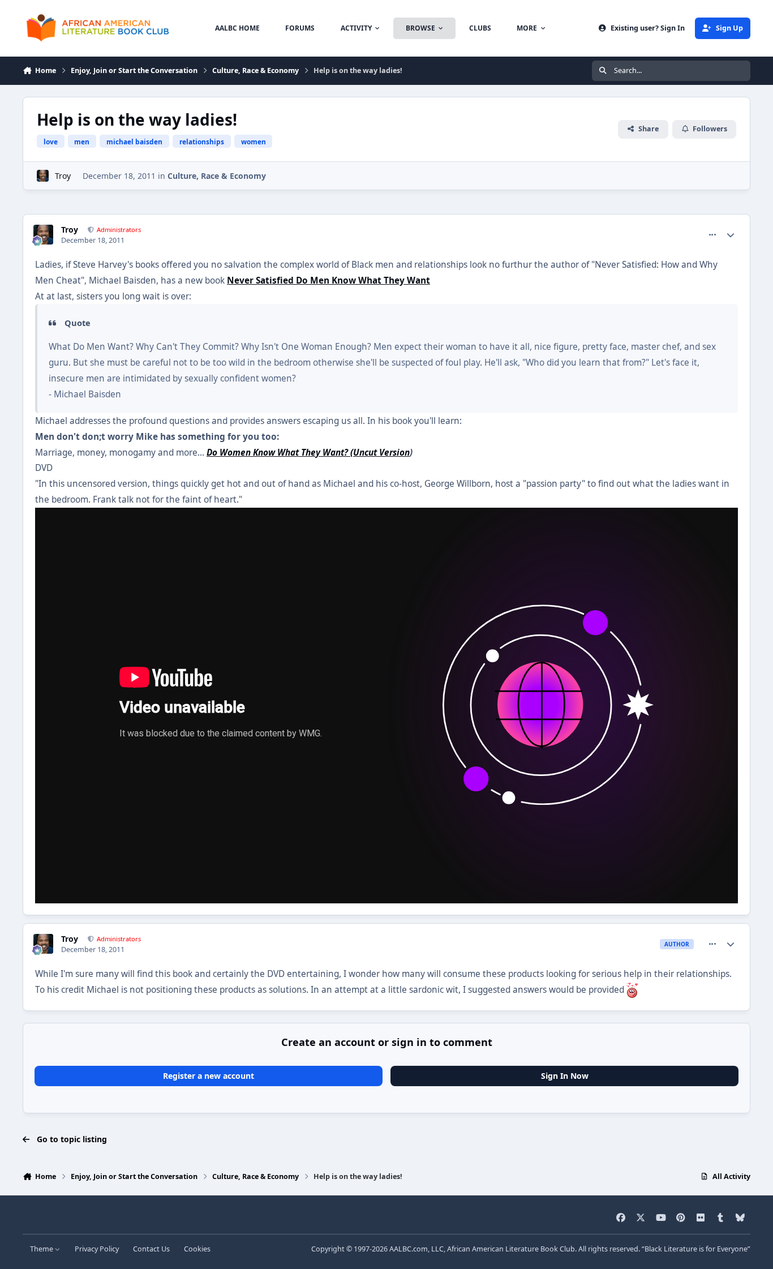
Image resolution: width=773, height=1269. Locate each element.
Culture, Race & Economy (217, 175)
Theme (42, 1249)
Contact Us (151, 1249)
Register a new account (208, 1075)
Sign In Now (565, 1075)
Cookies (197, 1249)
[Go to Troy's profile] (43, 176)
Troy (63, 175)
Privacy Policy (97, 1249)
